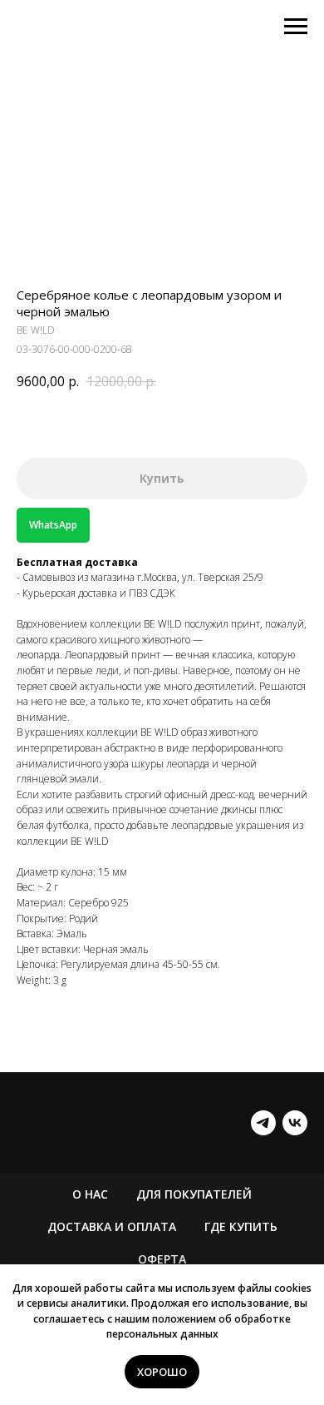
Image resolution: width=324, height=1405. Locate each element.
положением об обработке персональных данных (199, 1327)
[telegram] (263, 1122)
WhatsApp (53, 525)
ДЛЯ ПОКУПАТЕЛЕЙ (194, 1194)
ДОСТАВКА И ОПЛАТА (111, 1226)
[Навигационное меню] (295, 26)
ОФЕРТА (162, 1259)
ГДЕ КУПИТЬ (240, 1226)
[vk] (294, 1122)
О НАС (90, 1194)
